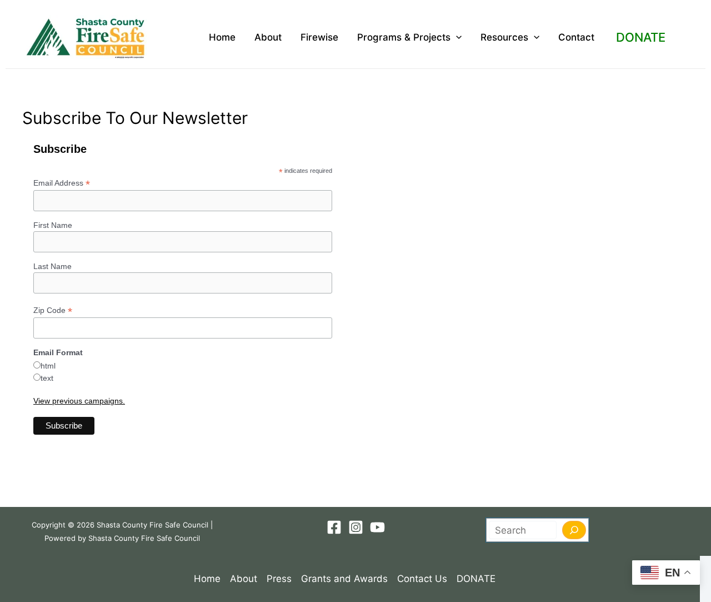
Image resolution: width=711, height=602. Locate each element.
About (268, 37)
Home (222, 37)
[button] (456, 37)
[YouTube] (377, 527)
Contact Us (422, 578)
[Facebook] (334, 527)
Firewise (319, 37)
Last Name (52, 266)
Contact (576, 37)
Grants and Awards (344, 578)
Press (279, 578)
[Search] (574, 530)
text (47, 378)
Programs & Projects (403, 37)
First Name (52, 225)
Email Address (61, 183)
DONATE (640, 37)
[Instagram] (355, 527)
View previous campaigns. (79, 400)
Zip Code (52, 310)
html (48, 365)
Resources (504, 37)
